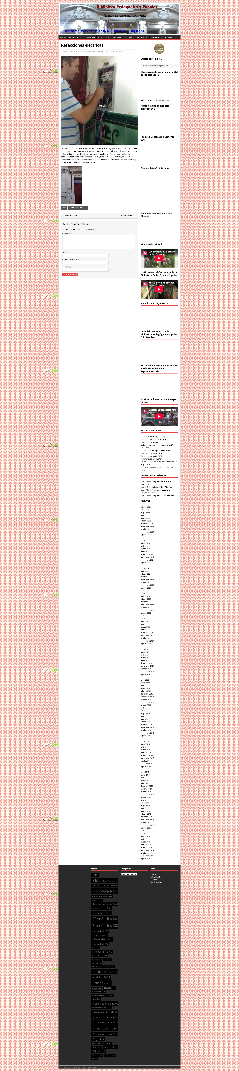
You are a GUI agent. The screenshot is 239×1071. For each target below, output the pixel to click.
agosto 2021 (146, 643)
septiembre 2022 (147, 610)
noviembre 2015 (147, 819)
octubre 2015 (146, 822)
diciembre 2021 (147, 632)
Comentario (67, 233)
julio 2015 (145, 831)
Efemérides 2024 (99, 935)
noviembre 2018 (147, 727)
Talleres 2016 (96, 1047)
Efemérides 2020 (106, 918)
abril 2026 (145, 515)
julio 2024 (145, 565)
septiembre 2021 (147, 641)
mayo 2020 (145, 683)
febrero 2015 (146, 844)
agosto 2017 (146, 766)
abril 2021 (145, 655)
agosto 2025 (146, 535)
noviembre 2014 (147, 850)
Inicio (63, 37)
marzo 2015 (145, 842)
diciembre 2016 (147, 786)
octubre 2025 (146, 529)
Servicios (90, 37)
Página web (67, 267)
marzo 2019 (145, 719)
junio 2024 (145, 568)
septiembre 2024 (147, 560)
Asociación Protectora (109, 37)
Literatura (96, 963)
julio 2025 (145, 537)
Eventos (95, 948)
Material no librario (161, 37)
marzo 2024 (145, 571)
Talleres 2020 (97, 1055)
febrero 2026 (146, 521)
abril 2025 (145, 546)
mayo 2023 (145, 596)
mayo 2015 (145, 836)
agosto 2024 (146, 562)
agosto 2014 (146, 858)
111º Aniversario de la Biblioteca (154, 467)
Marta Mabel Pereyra (93, 51)
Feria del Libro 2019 (99, 956)
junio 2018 (145, 741)
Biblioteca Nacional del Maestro (115, 880)
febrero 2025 (146, 551)
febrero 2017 (146, 783)
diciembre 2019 (147, 694)
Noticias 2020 (101, 983)
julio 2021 (145, 646)
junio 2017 (145, 772)
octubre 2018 (146, 730)
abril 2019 (145, 716)
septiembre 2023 (147, 585)
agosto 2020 (146, 674)
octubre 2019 (146, 699)
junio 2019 (145, 710)
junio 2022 (145, 618)
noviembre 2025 (147, 526)
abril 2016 (145, 808)
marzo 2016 (145, 811)
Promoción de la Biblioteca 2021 (111, 1034)
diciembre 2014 (147, 847)
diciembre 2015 (147, 817)
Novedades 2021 (98, 992)
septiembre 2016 (147, 794)
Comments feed (156, 879)
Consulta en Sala (167, 495)
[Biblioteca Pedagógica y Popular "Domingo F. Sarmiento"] (119, 32)
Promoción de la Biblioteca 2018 (111, 1022)
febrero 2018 (146, 752)
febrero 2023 (146, 599)
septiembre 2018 (147, 733)
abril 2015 (145, 839)
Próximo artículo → (128, 215)
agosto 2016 (146, 797)
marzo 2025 (145, 549)
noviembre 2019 (147, 697)
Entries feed (155, 877)
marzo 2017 (145, 780)
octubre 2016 (146, 791)
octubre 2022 (146, 607)
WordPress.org (156, 882)
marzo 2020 (145, 688)
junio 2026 (145, 510)
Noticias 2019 (101, 977)
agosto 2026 (146, 507)
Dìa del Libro (97, 900)
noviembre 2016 (147, 789)
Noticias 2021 (96, 988)
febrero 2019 (146, 722)
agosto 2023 (146, 588)
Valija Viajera (110, 1055)
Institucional (76, 37)
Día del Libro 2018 (101, 908)
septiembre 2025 (147, 532)
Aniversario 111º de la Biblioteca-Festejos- (158, 462)
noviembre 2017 (147, 758)
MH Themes (92, 1067)
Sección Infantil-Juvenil (136, 37)
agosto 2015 (146, 828)
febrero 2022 (146, 629)
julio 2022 (145, 615)
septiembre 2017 (147, 763)
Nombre (66, 252)
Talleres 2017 (110, 1047)
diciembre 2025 (147, 523)
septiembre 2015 (147, 825)
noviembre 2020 (147, 666)
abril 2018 (145, 747)
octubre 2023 (146, 582)
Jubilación (107, 959)
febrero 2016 (146, 814)
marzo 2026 (145, 518)
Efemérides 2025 (102, 939)
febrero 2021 (146, 660)
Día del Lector (146, 439)
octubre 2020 (146, 669)
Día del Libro (146, 456)
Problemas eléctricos (77, 208)
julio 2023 (145, 590)
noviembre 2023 (147, 579)
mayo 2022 (145, 621)
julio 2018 (145, 738)
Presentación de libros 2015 (101, 1008)
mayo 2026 (145, 512)
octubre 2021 (146, 638)
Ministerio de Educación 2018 (103, 967)
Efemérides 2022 (100, 931)
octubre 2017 (146, 761)
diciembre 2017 (147, 755)
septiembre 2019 (147, 702)
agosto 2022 (146, 613)
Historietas (96, 959)
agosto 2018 (146, 736)
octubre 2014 (146, 853)
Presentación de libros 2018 (111, 1012)
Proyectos (98, 1039)
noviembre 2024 (147, 557)
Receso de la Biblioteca (163, 487)
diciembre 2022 (147, 602)
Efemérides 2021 (106, 925)
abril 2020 (145, 685)
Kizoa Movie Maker (162, 100)
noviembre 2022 (147, 604)
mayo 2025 (145, 543)
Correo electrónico (70, 259)
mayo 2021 (145, 652)
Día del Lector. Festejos (150, 436)
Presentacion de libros (105, 1003)
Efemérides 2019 (101, 912)
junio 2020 (145, 680)
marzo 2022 (145, 627)
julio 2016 (145, 800)
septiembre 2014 (147, 856)
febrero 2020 (146, 691)
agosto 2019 (146, 705)
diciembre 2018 (147, 724)
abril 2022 (145, 624)
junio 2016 (145, 803)
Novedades (109, 987)
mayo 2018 (145, 744)
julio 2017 (145, 769)
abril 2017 (145, 777)
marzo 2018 (145, 749)
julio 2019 (145, 708)
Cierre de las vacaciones (102, 896)
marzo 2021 (145, 657)
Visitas (94, 1059)
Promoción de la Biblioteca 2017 (110, 1017)
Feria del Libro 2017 (102, 951)
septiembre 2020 (147, 671)
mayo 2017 (145, 775)
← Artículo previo (69, 215)
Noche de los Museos (107, 972)
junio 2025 (145, 540)
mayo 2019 (145, 713)
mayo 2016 (145, 805)
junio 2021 (145, 649)
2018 (64, 208)
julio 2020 (145, 677)
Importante (145, 442)
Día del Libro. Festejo (149, 450)
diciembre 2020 (147, 663)
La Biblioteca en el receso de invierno (156, 445)
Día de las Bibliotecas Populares (107, 904)
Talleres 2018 (98, 1051)
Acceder (153, 874)
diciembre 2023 (147, 576)
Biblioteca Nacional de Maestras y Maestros (112, 885)
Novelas (96, 999)
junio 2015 (145, 833)
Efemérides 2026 (100, 944)
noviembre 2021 (147, 635)
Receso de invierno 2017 (101, 1043)
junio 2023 (145, 593)
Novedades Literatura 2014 (102, 995)
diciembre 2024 (147, 554)
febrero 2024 (146, 574)
